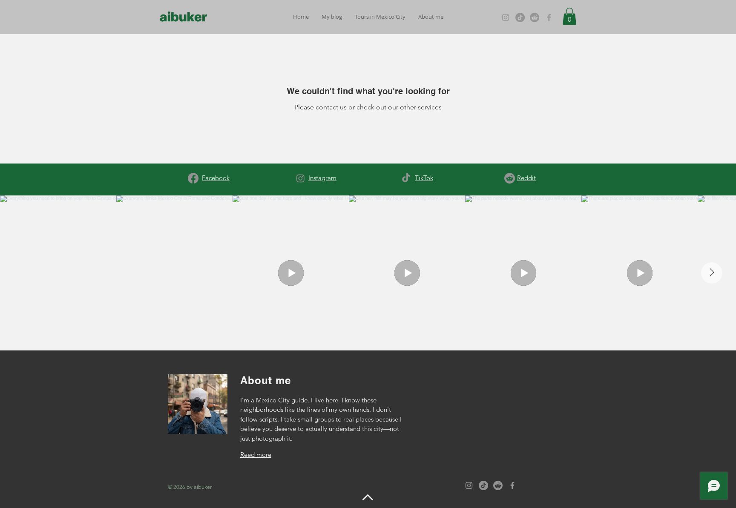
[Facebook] (549, 17)
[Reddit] (534, 17)
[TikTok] (520, 17)
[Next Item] (711, 273)
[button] (331, 16)
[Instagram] (505, 17)
